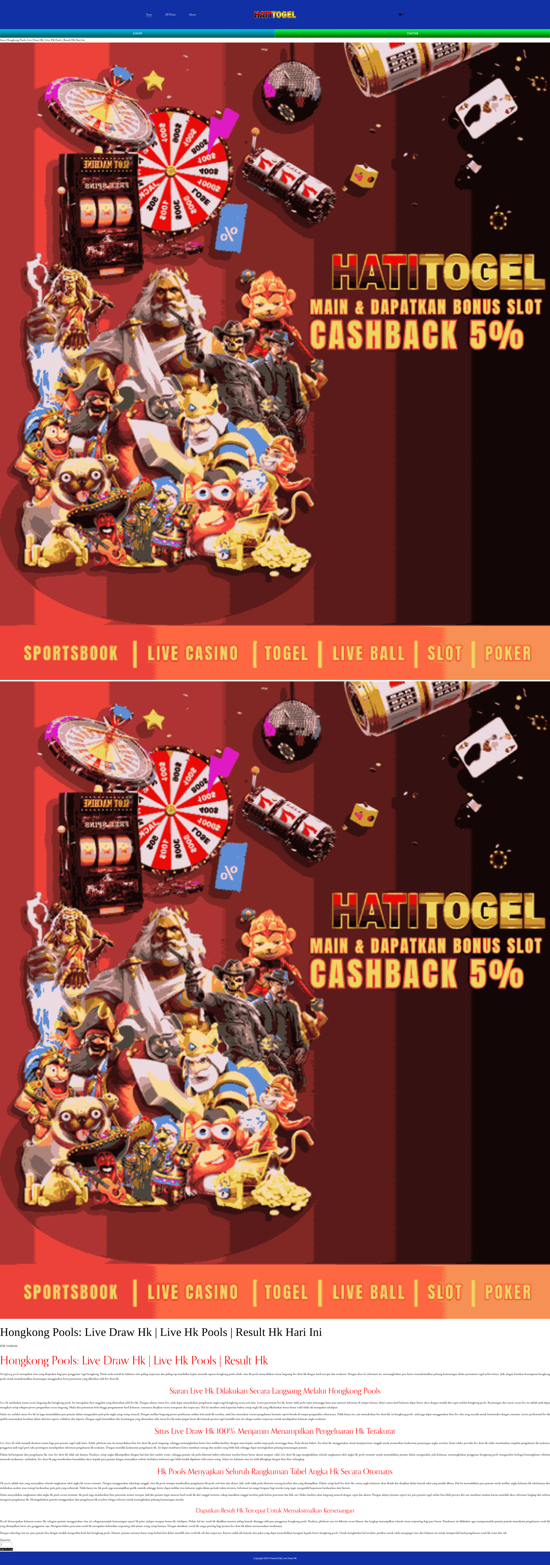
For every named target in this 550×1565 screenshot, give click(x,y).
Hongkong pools (9, 1374)
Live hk (4, 1403)
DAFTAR (412, 33)
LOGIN (137, 33)
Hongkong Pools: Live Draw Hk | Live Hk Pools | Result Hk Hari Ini (46, 40)
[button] (6, 1549)
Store (3, 40)
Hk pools (5, 1483)
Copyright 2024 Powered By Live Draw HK (275, 1558)
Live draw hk (7, 1443)
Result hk (5, 1521)
